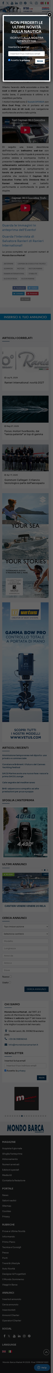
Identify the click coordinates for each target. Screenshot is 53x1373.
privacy (26, 60)
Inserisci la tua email (18, 47)
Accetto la (20, 60)
